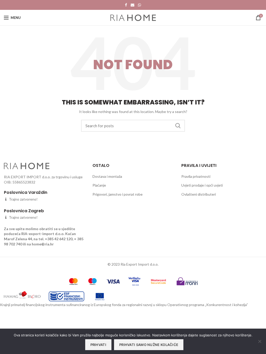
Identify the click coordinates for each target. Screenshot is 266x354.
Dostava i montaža (107, 176)
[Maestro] (92, 281)
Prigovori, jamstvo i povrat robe (117, 194)
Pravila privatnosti (195, 176)
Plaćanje (99, 185)
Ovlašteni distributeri (198, 194)
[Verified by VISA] (134, 281)
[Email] (132, 5)
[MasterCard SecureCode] (158, 281)
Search (177, 126)
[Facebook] (126, 5)
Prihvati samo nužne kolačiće (148, 345)
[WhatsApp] (139, 5)
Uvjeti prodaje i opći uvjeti (202, 185)
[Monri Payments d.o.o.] (187, 281)
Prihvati (98, 345)
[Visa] (113, 281)
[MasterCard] (73, 281)
